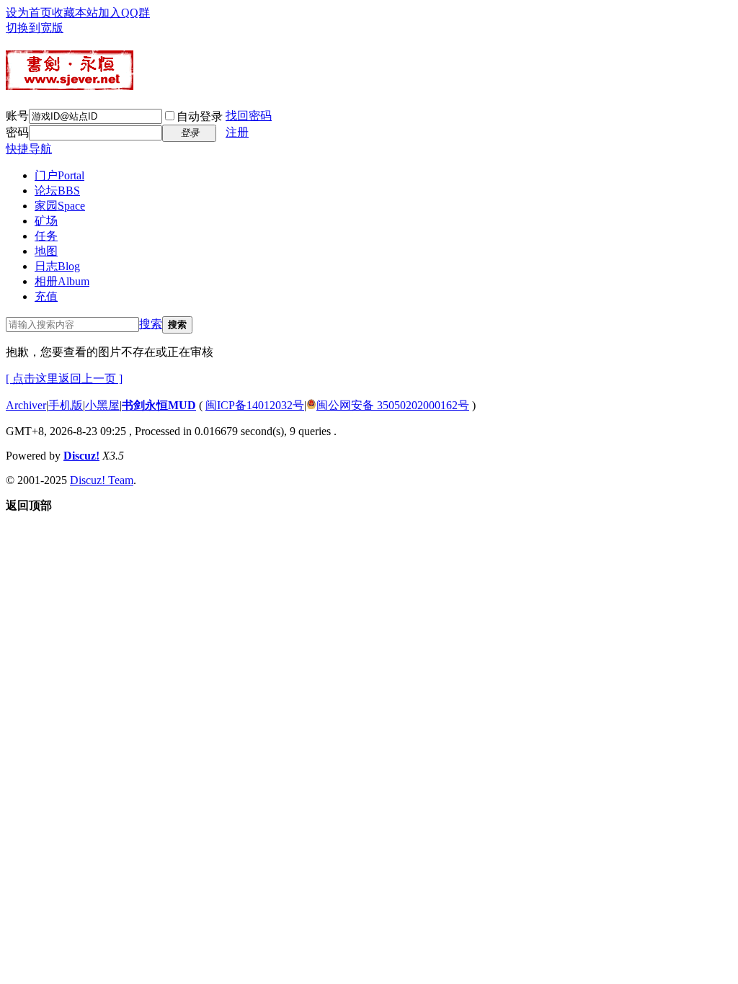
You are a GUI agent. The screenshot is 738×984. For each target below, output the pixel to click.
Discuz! (81, 455)
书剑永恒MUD (159, 405)
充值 (46, 296)
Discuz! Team (101, 480)
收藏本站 (75, 12)
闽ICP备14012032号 (254, 405)
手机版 (65, 405)
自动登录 (200, 116)
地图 (46, 251)
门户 (59, 175)
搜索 (150, 324)
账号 (17, 115)
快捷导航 (29, 149)
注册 (237, 132)
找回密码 (249, 115)
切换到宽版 (34, 28)
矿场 (46, 221)
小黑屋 (102, 405)
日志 (57, 266)
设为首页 (29, 12)
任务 (46, 236)
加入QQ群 (124, 12)
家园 (60, 206)
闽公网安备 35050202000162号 (392, 405)
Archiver (26, 405)
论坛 (57, 190)
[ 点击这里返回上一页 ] (64, 378)
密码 (17, 132)
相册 (62, 281)
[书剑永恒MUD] (69, 84)
